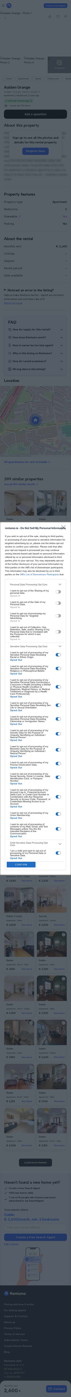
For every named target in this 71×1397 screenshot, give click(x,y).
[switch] (58, 591)
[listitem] (35, 584)
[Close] (64, 528)
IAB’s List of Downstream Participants (39, 574)
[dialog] (35, 698)
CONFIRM (21, 864)
